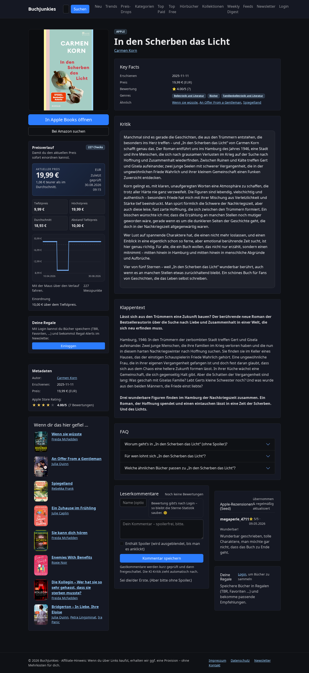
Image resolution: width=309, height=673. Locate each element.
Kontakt (214, 665)
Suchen (80, 9)
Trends (111, 6)
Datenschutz (240, 660)
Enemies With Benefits (72, 557)
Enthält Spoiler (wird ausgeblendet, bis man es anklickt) (162, 546)
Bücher (213, 95)
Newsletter (266, 6)
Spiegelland (62, 483)
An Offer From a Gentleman (77, 458)
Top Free (172, 9)
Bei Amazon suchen (68, 131)
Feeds (248, 6)
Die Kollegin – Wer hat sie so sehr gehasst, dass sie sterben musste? (77, 587)
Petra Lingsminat (83, 617)
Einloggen (68, 346)
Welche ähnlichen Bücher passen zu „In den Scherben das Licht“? (180, 467)
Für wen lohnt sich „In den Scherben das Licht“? (165, 455)
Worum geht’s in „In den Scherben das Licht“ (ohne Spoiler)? (176, 444)
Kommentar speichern (162, 558)
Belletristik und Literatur (189, 95)
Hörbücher (189, 6)
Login (284, 6)
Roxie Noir (59, 562)
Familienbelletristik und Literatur (243, 95)
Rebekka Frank (63, 488)
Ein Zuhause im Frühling (74, 508)
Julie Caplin (60, 513)
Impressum (217, 660)
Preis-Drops (126, 9)
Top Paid (161, 9)
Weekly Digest (233, 9)
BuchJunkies (42, 9)
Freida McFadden (65, 439)
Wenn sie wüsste (67, 434)
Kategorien (144, 6)
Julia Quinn (60, 464)
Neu (98, 6)
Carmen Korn (67, 378)
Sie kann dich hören (70, 532)
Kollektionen (213, 6)
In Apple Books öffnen (68, 120)
